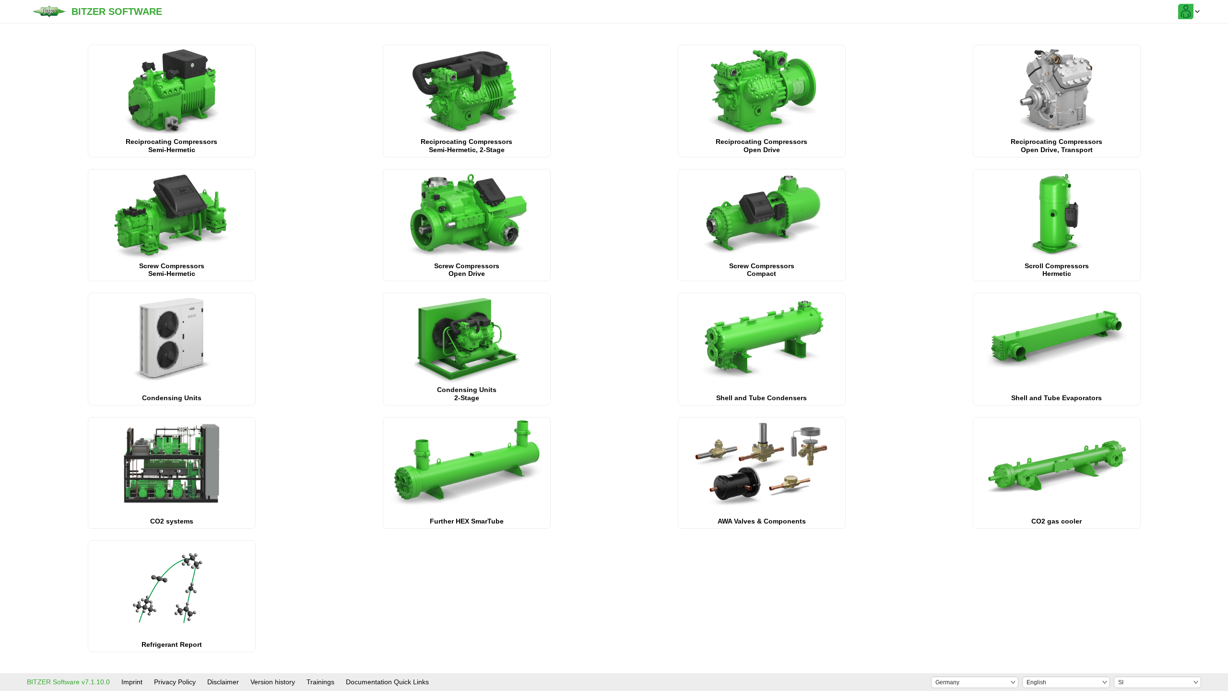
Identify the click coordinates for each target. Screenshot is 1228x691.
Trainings (320, 682)
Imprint (131, 682)
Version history (272, 682)
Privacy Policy (175, 682)
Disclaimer (223, 682)
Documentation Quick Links (387, 682)
